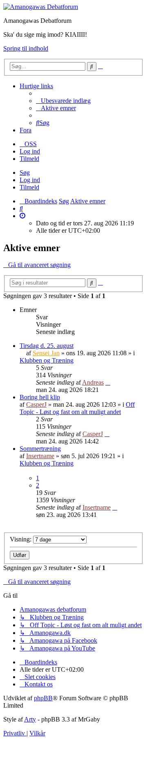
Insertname (40, 455)
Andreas (93, 382)
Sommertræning (40, 448)
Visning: (21, 539)
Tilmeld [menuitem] (29, 158)
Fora (25, 130)
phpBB (43, 698)
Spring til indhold (25, 48)
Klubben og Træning (47, 360)
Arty (30, 719)
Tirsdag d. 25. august (47, 345)
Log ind (30, 179)
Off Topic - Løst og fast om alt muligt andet (77, 408)
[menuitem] (63, 100)
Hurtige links (36, 85)
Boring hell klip (40, 397)
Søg (25, 172)
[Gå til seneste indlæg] (107, 382)
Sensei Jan (46, 353)
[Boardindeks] (40, 6)
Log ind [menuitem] (30, 151)
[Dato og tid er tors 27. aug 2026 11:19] (22, 215)
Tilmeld (29, 187)
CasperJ (36, 404)
